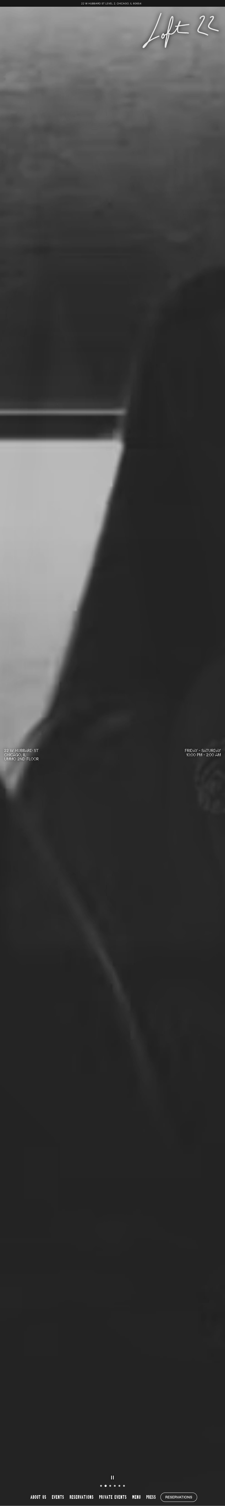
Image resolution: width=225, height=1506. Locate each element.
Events (58, 1497)
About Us (38, 1497)
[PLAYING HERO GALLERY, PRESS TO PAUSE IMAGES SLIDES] (112, 1477)
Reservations (81, 1497)
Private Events (113, 1497)
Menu (136, 1497)
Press (151, 1497)
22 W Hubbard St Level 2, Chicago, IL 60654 (111, 3)
